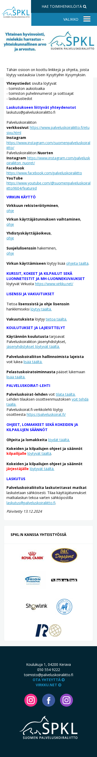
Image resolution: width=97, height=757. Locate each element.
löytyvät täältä (39, 453)
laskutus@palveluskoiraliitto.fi (30, 502)
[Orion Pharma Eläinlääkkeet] (33, 579)
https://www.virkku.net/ (54, 283)
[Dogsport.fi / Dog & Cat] (64, 554)
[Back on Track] (64, 579)
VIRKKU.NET (47, 684)
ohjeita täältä (77, 263)
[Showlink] (36, 606)
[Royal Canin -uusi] (33, 554)
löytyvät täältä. (42, 468)
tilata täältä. (66, 394)
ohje (10, 210)
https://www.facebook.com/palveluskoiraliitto (44, 172)
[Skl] (64, 606)
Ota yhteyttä (47, 679)
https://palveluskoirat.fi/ (46, 414)
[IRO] (48, 630)
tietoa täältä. (56, 319)
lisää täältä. (33, 361)
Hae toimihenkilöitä (62, 6)
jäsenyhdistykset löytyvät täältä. (33, 346)
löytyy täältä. (41, 309)
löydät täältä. (59, 439)
